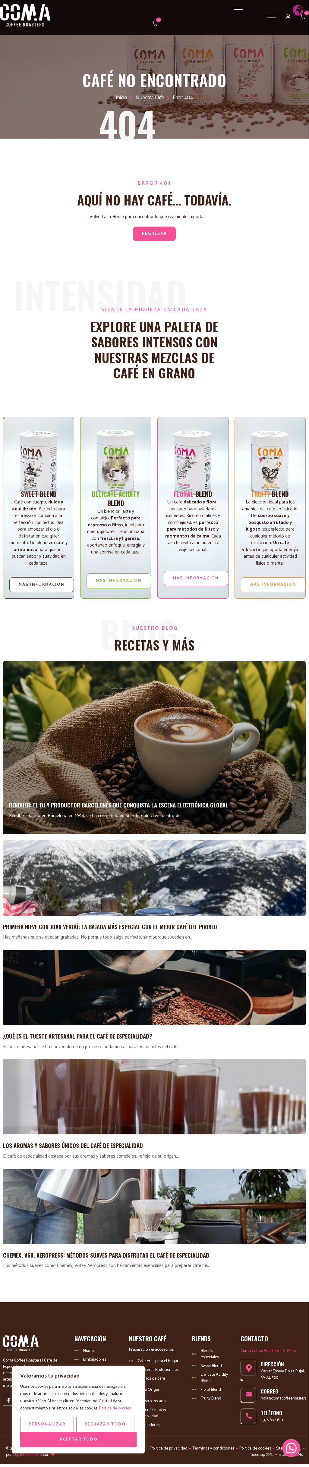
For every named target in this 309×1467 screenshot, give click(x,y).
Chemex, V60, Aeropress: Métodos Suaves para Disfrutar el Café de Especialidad (106, 1255)
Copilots (19, 1454)
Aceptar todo (78, 1439)
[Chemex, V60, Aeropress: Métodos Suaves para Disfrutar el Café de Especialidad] (154, 1206)
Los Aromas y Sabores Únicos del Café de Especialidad (73, 1145)
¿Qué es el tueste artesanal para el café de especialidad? (77, 1036)
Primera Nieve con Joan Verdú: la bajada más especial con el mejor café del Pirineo (110, 926)
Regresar (154, 233)
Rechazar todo (105, 1424)
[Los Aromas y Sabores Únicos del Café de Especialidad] (154, 1096)
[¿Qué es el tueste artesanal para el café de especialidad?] (154, 987)
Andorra (34, 1454)
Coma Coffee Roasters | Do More (268, 1350)
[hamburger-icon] (238, 9)
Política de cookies (115, 1408)
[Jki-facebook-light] (8, 1400)
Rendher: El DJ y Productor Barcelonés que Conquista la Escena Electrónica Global (118, 805)
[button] (154, 25)
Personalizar (47, 1424)
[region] (78, 1409)
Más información (42, 584)
